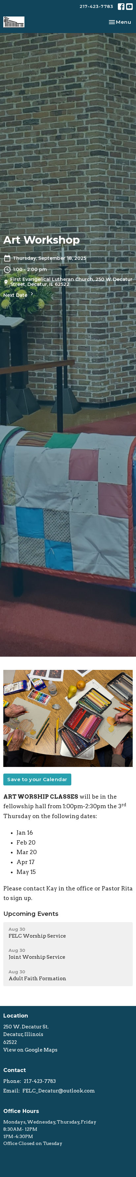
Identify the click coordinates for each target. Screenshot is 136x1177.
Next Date (16, 295)
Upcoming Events (30, 913)
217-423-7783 (96, 6)
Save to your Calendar (37, 779)
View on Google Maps (30, 1050)
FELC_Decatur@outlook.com (58, 1091)
